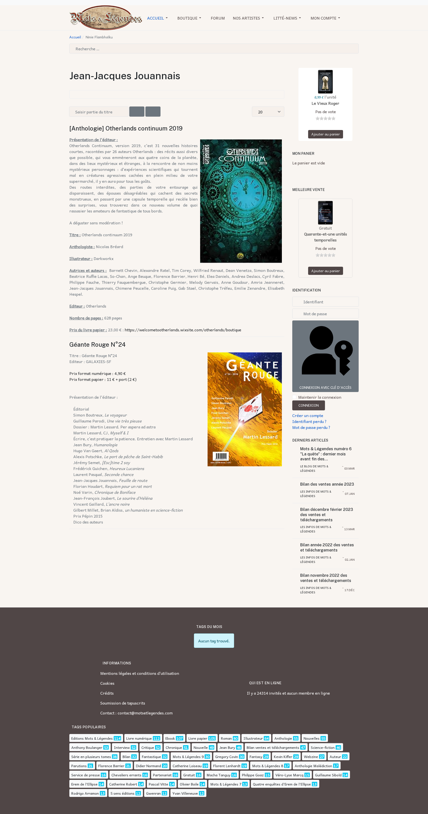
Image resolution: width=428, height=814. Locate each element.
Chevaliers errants (126, 775)
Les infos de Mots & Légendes (315, 493)
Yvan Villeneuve (185, 793)
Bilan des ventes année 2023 (327, 484)
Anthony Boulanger (86, 747)
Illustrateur (253, 738)
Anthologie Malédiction (313, 765)
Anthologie (283, 738)
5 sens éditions (122, 793)
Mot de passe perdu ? (311, 427)
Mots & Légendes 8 (267, 765)
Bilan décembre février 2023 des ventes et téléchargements (326, 514)
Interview (122, 747)
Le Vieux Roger (325, 103)
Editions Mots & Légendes (92, 738)
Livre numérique (139, 738)
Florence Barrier (111, 765)
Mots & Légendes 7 (225, 784)
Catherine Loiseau (187, 765)
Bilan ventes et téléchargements (273, 747)
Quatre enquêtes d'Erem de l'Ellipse (282, 784)
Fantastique (151, 756)
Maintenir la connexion (319, 397)
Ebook (170, 738)
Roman (226, 738)
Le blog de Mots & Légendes (314, 468)
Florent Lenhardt (227, 765)
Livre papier (197, 738)
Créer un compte (307, 415)
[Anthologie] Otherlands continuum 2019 (126, 128)
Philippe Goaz (253, 775)
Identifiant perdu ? (309, 421)
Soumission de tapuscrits (122, 703)
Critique (147, 747)
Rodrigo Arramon (85, 793)
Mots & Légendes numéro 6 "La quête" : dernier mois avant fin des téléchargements (325, 454)
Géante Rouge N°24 (97, 344)
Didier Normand (148, 765)
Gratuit (189, 775)
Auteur (335, 756)
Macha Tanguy (218, 775)
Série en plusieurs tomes (91, 756)
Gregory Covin (226, 756)
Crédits (107, 693)
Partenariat (162, 775)
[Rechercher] (136, 111)
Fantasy (256, 756)
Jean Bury (227, 747)
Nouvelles (312, 738)
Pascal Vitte (158, 784)
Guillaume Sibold (328, 775)
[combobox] (214, 48)
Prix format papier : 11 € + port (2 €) (102, 379)
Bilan (126, 756)
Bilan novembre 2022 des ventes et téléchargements (325, 578)
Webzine (311, 756)
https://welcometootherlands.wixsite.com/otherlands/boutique (183, 329)
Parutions (79, 765)
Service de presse (85, 775)
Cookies (107, 683)
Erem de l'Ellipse (84, 784)
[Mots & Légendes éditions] (105, 17)
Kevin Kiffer (283, 756)
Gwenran (153, 793)
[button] (158, 18)
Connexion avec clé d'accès (325, 387)
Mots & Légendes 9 (188, 756)
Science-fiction (323, 747)
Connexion (308, 405)
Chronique (174, 747)
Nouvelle (201, 747)
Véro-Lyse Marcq (289, 775)
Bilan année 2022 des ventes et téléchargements (327, 547)
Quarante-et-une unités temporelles (325, 237)
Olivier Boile (189, 784)
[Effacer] (152, 111)
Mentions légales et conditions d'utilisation (139, 673)
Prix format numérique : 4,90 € (97, 373)
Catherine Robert (123, 784)
